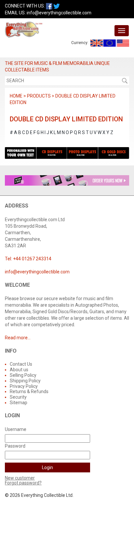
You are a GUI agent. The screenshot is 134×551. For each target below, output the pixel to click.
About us (19, 369)
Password (15, 446)
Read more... (18, 337)
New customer (20, 478)
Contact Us (21, 364)
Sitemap (18, 402)
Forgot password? (23, 482)
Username (15, 429)
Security (18, 397)
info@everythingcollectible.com (59, 12)
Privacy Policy (24, 386)
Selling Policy (23, 375)
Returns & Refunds (29, 391)
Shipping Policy (25, 380)
